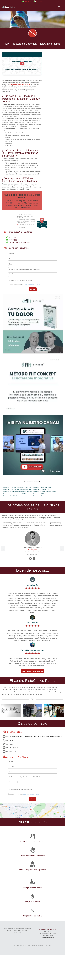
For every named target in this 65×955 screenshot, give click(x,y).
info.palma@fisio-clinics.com (19, 242)
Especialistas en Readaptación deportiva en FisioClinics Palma (17, 491)
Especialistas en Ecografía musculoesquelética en (44, 491)
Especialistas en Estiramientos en (41, 489)
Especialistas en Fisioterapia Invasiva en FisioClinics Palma (17, 489)
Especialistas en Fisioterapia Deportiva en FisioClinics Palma (17, 487)
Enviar (32, 289)
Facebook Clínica (34, 558)
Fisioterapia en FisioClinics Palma (11, 496)
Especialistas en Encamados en (40, 496)
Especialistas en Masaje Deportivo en (42, 487)
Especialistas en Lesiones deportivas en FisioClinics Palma (17, 493)
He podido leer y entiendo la (25, 284)
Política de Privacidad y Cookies (32, 284)
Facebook (30, 558)
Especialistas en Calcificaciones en (41, 493)
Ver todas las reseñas (32, 671)
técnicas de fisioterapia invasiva (19, 84)
